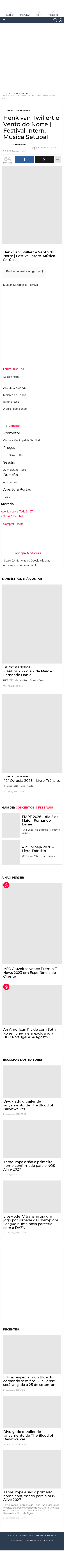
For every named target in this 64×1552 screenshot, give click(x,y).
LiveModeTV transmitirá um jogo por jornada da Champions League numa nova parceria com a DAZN (31, 1222)
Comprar (14, 425)
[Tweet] (44, 159)
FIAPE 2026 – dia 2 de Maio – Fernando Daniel (27, 673)
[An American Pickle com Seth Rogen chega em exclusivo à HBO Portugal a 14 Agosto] (32, 1005)
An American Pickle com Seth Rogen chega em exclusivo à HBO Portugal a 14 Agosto (29, 1033)
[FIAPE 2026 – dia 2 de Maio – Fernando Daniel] (32, 624)
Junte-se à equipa (33, 1540)
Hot (39, 15)
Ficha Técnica (16, 1540)
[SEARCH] (55, 20)
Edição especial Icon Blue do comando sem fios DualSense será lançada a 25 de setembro (30, 1381)
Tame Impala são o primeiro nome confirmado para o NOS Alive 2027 (29, 1166)
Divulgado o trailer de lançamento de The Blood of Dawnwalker (28, 1105)
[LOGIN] (60, 20)
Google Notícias (27, 553)
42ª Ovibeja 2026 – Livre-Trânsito (31, 781)
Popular (25, 15)
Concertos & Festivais (17, 667)
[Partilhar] (24, 159)
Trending (52, 15)
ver (39, 271)
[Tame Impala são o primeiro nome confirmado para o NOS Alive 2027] (32, 1139)
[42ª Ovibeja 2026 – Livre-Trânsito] (32, 733)
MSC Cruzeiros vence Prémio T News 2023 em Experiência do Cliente (30, 973)
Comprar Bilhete (13, 524)
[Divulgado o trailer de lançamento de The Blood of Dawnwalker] (32, 1081)
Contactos (48, 1540)
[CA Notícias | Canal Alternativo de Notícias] (32, 1547)
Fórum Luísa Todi (14, 369)
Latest (10, 15)
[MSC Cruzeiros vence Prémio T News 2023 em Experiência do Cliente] (32, 923)
